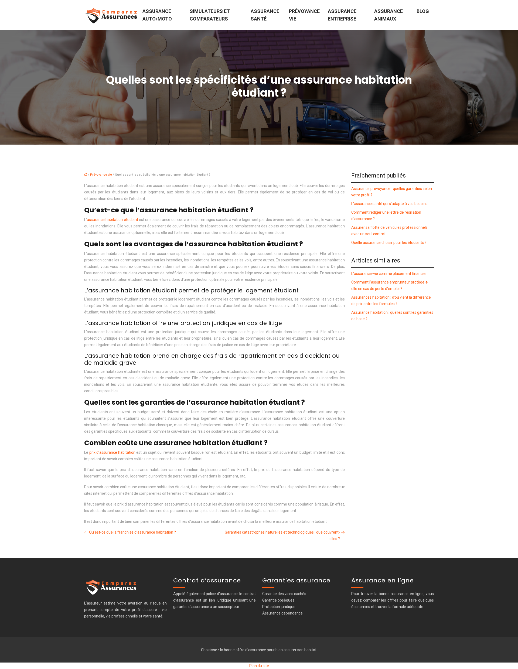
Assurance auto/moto (157, 15)
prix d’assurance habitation (112, 452)
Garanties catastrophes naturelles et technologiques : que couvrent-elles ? (282, 535)
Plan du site (259, 666)
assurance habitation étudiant (112, 219)
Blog (423, 11)
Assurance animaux (388, 15)
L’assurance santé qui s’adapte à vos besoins (389, 204)
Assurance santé (265, 15)
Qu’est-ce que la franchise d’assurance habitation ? (132, 532)
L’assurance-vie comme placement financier (389, 273)
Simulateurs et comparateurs (210, 15)
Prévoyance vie (304, 15)
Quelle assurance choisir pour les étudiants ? (389, 242)
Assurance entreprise (342, 15)
